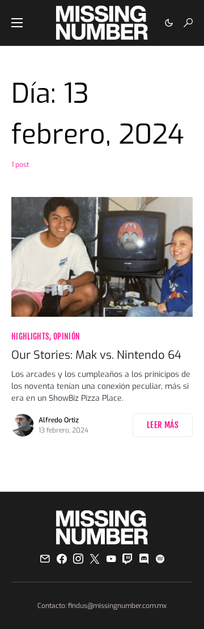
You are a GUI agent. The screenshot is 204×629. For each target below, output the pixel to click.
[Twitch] (127, 558)
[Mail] (45, 558)
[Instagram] (78, 558)
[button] (17, 22)
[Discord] (144, 558)
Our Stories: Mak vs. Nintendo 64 (96, 355)
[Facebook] (62, 558)
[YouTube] (111, 558)
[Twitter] (95, 558)
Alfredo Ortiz (59, 420)
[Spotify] (160, 558)
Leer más (162, 425)
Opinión (66, 336)
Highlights (30, 336)
